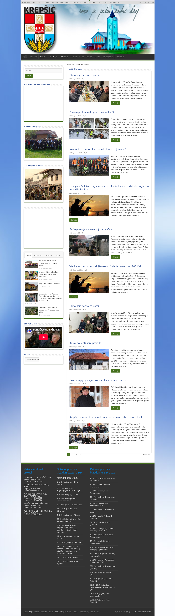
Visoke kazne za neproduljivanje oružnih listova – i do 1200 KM (105, 266)
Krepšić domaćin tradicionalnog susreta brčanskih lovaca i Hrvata (106, 417)
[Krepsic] (88, 29)
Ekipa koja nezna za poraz (84, 75)
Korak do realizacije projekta (85, 343)
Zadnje (28, 255)
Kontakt (97, 57)
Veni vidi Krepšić (25, 56)
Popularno (37, 255)
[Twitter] (145, 2)
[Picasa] (151, 2)
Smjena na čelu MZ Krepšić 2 (50, 283)
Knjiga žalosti (76, 2)
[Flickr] (148, 2)
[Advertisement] (44, 228)
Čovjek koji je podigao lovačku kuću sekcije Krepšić (98, 380)
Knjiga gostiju (108, 57)
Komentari (48, 255)
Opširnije (115, 103)
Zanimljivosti (114, 2)
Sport (67, 2)
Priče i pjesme (103, 2)
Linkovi (89, 57)
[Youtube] (153, 2)
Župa (42, 57)
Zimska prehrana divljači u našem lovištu (92, 112)
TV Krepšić (64, 57)
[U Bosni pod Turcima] (43, 184)
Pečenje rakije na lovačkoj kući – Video (91, 229)
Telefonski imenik (77, 57)
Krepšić (33, 57)
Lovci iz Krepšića (89, 2)
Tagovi (57, 255)
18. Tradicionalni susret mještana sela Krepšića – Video (48, 263)
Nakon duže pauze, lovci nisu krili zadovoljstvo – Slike (99, 149)
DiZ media (147, 612)
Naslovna (70, 65)
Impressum (120, 57)
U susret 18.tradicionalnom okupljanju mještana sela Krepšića (49, 274)
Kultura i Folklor (57, 2)
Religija (46, 2)
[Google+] (140, 2)
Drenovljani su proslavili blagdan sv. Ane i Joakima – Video (49, 310)
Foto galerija (52, 57)
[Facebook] (143, 2)
